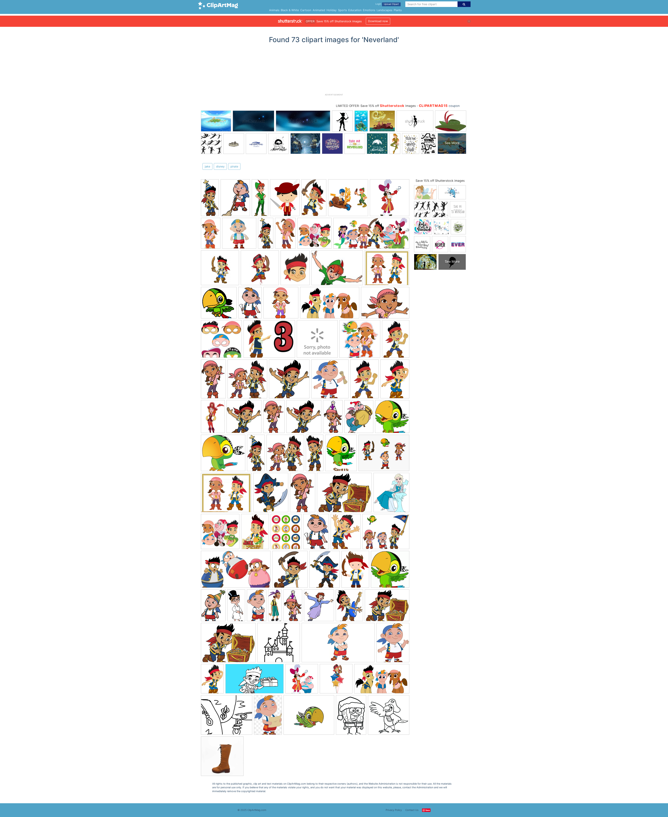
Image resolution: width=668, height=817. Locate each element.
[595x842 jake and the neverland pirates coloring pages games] (351, 716)
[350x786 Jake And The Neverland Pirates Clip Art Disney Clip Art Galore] (210, 199)
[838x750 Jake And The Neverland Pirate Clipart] (223, 454)
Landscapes (384, 10)
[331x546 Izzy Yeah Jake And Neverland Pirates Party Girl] (285, 235)
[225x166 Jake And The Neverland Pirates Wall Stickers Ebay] (337, 269)
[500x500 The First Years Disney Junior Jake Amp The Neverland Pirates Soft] (317, 340)
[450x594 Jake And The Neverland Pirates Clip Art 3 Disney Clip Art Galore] (324, 571)
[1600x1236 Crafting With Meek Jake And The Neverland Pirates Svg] (384, 454)
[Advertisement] (334, 70)
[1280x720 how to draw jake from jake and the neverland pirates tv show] (254, 680)
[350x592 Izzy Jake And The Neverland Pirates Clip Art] (213, 380)
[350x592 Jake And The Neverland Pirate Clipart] (302, 494)
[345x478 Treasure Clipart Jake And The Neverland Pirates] (255, 533)
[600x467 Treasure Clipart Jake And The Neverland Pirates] (387, 607)
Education (354, 10)
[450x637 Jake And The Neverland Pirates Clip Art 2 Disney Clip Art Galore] (213, 607)
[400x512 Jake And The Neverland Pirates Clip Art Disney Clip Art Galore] (349, 607)
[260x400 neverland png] (268, 716)
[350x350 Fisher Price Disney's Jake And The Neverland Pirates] (348, 199)
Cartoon (305, 10)
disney (220, 166)
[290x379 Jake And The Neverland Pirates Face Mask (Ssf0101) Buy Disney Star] (295, 269)
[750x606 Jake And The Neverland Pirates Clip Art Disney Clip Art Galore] (386, 533)
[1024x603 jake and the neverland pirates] (381, 680)
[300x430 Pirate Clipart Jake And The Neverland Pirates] (395, 380)
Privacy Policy (394, 809)
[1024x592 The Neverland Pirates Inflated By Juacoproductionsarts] (235, 571)
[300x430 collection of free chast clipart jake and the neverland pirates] (212, 680)
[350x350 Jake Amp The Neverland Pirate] (220, 533)
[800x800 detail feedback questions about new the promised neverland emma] (222, 758)
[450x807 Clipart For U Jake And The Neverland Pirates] (256, 607)
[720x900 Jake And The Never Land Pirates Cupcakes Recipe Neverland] (286, 533)
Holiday (332, 10)
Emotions (369, 10)
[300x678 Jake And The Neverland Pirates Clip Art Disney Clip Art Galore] (314, 454)
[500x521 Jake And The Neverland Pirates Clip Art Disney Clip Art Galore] (392, 418)
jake (207, 166)
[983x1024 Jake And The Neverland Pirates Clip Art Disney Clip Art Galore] (390, 571)
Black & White (290, 10)
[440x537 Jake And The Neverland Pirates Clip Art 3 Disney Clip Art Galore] (270, 494)
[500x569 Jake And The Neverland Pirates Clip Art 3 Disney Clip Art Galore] (289, 571)
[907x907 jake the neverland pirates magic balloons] (336, 680)
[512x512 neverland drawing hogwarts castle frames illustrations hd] (278, 644)
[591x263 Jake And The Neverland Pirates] (371, 235)
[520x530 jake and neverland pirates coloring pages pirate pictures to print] (388, 716)
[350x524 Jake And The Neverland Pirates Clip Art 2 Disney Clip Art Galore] (249, 304)
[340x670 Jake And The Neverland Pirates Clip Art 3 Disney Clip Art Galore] (236, 607)
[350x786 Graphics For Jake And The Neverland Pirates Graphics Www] (265, 235)
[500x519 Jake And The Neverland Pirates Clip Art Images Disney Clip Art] (304, 418)
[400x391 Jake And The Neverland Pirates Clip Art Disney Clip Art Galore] (218, 304)
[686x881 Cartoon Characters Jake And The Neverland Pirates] (345, 533)
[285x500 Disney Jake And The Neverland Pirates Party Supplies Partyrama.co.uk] (210, 235)
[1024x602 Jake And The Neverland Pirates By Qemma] (329, 304)
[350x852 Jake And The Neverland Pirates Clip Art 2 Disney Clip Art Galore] (260, 199)
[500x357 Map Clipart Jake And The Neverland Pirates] (385, 304)
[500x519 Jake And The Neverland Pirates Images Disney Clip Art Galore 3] (289, 380)
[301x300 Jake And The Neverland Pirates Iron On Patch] (281, 304)
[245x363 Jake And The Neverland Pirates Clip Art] (395, 340)
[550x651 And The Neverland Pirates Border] (391, 494)
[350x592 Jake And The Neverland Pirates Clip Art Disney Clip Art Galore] (273, 418)
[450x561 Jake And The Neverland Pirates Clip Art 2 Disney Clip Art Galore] (358, 418)
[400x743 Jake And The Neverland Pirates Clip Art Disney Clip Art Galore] (332, 418)
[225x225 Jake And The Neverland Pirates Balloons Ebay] (260, 269)
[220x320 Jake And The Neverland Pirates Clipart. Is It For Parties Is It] (355, 571)
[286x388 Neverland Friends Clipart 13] (284, 199)
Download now (378, 21)
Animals (274, 10)
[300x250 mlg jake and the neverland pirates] (226, 716)
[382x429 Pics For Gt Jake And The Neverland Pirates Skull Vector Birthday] (329, 380)
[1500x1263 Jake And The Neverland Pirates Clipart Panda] (387, 269)
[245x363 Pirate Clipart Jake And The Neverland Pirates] (365, 380)
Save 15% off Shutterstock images (440, 180)
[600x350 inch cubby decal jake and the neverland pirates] (338, 644)
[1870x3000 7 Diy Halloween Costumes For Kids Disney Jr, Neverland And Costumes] (313, 199)
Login (378, 4)
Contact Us (412, 809)
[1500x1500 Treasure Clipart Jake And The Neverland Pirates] (360, 340)
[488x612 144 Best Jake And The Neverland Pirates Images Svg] (341, 454)
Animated (319, 10)
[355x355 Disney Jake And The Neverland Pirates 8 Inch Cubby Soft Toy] (239, 235)
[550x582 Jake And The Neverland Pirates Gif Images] (247, 380)
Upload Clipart (391, 4)
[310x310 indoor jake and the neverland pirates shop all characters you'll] (301, 680)
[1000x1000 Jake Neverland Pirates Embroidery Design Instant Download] (220, 269)
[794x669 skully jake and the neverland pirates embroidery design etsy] (309, 716)
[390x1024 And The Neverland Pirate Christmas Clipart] (274, 607)
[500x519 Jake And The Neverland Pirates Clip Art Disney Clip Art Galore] (244, 418)
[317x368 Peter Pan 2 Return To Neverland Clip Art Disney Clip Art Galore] (319, 607)
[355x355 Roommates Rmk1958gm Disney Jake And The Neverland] (389, 199)
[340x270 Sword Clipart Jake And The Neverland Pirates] (269, 340)
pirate (234, 166)
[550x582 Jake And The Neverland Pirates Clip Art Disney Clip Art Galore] (285, 454)
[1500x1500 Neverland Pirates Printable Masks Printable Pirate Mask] (221, 340)
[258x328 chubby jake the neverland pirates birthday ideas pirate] (392, 644)
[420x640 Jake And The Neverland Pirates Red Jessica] (213, 418)
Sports (342, 10)
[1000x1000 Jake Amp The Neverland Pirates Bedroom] (314, 235)
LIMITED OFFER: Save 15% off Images (376, 106)
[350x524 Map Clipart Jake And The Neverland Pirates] (316, 533)
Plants (398, 10)
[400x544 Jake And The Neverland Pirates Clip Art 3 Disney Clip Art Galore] (235, 199)
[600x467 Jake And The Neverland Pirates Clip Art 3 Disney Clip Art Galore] (344, 494)
